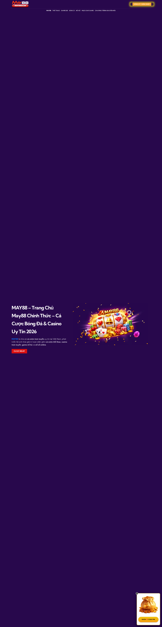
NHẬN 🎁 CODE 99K (148, 619)
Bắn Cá (72, 10)
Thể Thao (56, 10)
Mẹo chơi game (88, 10)
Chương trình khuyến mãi (105, 10)
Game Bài (64, 10)
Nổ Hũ (78, 10)
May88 (48, 10)
